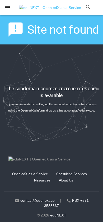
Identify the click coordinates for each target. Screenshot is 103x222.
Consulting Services (71, 174)
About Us (66, 180)
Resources (42, 180)
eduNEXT (58, 215)
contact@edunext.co (80, 110)
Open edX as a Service (30, 174)
